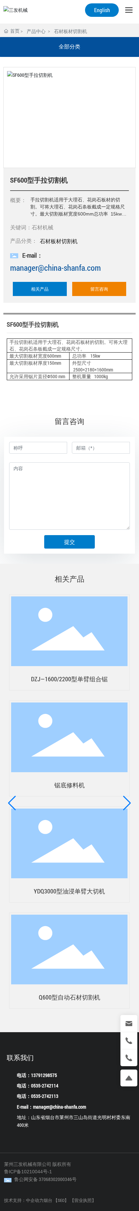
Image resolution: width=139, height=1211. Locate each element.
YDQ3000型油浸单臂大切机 (69, 891)
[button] (12, 803)
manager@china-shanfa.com (55, 267)
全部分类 (69, 47)
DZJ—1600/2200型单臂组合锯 (69, 679)
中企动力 (35, 1200)
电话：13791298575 (37, 1075)
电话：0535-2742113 (37, 1096)
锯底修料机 (69, 785)
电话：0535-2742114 (37, 1085)
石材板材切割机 (70, 31)
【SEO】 (61, 1200)
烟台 (48, 1200)
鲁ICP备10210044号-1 (28, 1171)
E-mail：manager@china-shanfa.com (51, 1107)
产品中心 (36, 31)
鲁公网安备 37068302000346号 (45, 1179)
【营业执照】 (83, 1200)
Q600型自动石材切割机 (69, 997)
